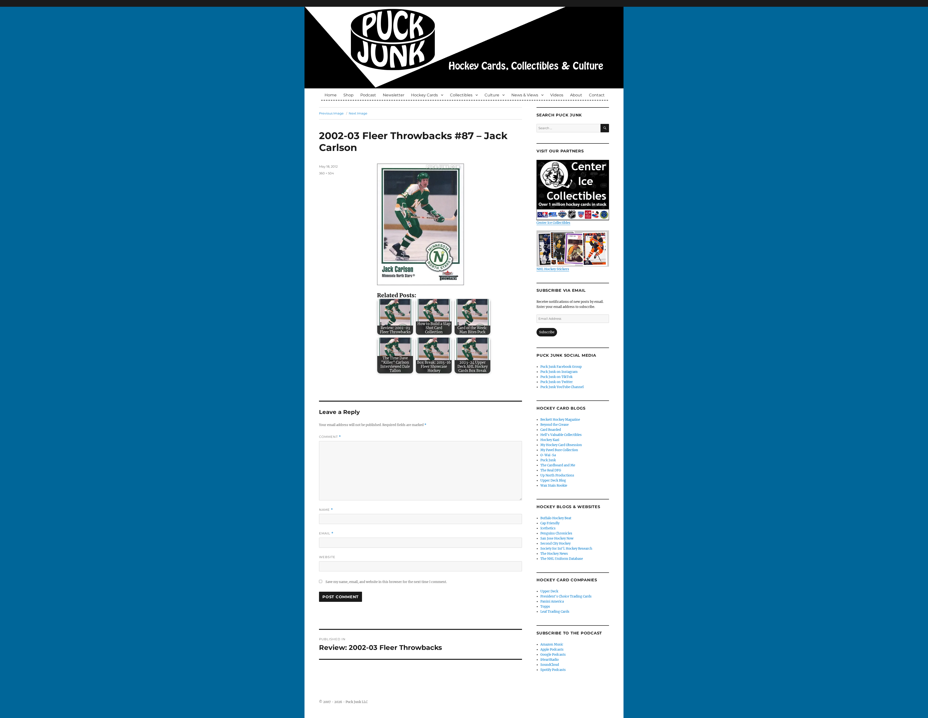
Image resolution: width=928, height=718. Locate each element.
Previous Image (331, 113)
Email (326, 533)
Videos (556, 95)
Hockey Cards (424, 95)
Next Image (358, 113)
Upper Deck (549, 591)
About (576, 95)
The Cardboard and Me (557, 465)
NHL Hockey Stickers (552, 269)
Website (327, 557)
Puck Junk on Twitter (556, 382)
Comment (330, 437)
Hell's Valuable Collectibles (561, 435)
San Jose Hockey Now (556, 538)
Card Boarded (550, 430)
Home (331, 95)
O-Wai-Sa (548, 455)
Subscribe (546, 332)
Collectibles (461, 95)
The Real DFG (550, 470)
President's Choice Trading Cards (566, 596)
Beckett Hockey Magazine (560, 420)
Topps (545, 606)
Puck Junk (548, 460)
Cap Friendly (549, 523)
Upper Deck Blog (553, 480)
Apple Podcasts (552, 649)
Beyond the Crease (554, 425)
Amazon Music (551, 644)
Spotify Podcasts (553, 670)
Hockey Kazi (549, 440)
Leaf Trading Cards (554, 612)
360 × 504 (326, 173)
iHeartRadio (549, 660)
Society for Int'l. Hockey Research (566, 549)
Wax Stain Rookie (553, 485)
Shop (348, 95)
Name (326, 510)
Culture (492, 95)
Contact (597, 95)
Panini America (552, 601)
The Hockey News (554, 554)
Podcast (368, 95)
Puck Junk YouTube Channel (562, 387)
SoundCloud (549, 665)
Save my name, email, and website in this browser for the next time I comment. (386, 582)
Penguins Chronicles (556, 533)
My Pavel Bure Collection (559, 450)
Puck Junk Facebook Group (561, 367)
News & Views (524, 95)
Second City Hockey (555, 543)
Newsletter (393, 95)
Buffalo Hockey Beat (555, 518)
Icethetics (548, 528)
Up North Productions (557, 475)
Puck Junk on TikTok (556, 377)
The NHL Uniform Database (561, 559)
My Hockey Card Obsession (561, 445)
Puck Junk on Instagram (559, 372)
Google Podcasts (553, 655)
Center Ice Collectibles (553, 223)
